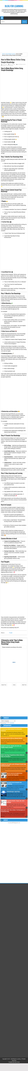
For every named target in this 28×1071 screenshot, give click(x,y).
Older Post (24, 684)
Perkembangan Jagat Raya (13, 791)
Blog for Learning (14, 6)
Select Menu (2, 17)
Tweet (10, 633)
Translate (11, 723)
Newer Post (3, 684)
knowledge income (21, 64)
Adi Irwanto (4, 64)
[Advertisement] (14, 38)
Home (14, 684)
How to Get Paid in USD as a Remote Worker (11, 738)
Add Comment (12, 64)
